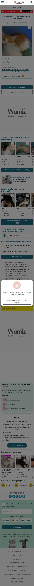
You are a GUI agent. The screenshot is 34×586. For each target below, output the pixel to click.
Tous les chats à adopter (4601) (17, 301)
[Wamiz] (20, 2)
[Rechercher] (7, 2)
